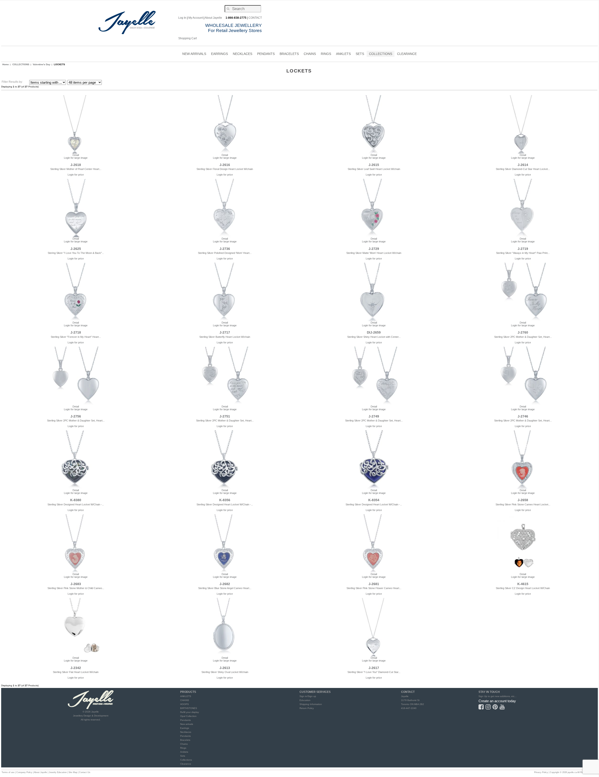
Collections (186, 760)
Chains (184, 744)
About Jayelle (213, 17)
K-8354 (373, 500)
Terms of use (8, 772)
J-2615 (374, 165)
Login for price (76, 174)
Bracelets (185, 740)
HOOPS (184, 704)
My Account (195, 17)
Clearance (185, 764)
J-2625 (75, 249)
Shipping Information (311, 704)
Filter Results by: (12, 81)
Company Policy (24, 772)
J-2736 (224, 249)
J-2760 (523, 332)
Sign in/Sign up (308, 696)
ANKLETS (343, 54)
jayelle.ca (572, 772)
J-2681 (374, 584)
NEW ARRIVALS (194, 54)
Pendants (185, 720)
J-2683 (75, 584)
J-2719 (523, 249)
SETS (360, 54)
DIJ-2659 (374, 332)
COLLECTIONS (380, 54)
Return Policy (307, 708)
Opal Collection (188, 716)
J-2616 (224, 165)
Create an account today (497, 701)
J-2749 (374, 416)
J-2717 (224, 332)
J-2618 (75, 165)
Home (5, 64)
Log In (182, 17)
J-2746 (523, 416)
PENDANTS (266, 54)
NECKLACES (242, 54)
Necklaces (185, 732)
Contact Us (84, 772)
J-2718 (75, 332)
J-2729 (374, 249)
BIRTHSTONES (188, 708)
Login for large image (76, 157)
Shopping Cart (187, 38)
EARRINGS (219, 54)
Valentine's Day (41, 64)
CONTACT (255, 17)
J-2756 (75, 416)
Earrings (184, 728)
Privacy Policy (541, 772)
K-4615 (522, 584)
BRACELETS (289, 54)
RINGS (326, 54)
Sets (182, 756)
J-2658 (523, 500)
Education (305, 700)
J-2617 (374, 668)
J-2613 (224, 668)
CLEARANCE (407, 54)
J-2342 (75, 668)
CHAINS (310, 54)
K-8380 (75, 500)
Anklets (184, 752)
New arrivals (186, 724)
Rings (183, 748)
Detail (76, 155)
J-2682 (224, 584)
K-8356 (224, 500)
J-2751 (224, 416)
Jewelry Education (58, 772)
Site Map (73, 772)
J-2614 (523, 165)
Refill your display (189, 712)
